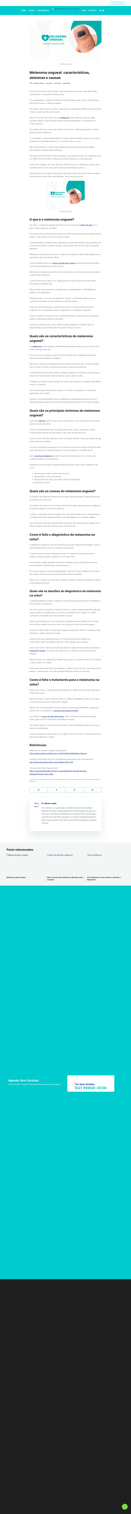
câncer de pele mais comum (63, 263)
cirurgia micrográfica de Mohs (66, 710)
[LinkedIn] (92, 789)
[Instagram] (103, 10)
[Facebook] (100, 10)
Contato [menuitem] (92, 10)
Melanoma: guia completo (16, 877)
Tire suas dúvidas (85, 1084)
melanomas (37, 346)
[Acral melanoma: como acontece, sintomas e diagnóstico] (105, 864)
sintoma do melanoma (43, 456)
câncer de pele (86, 225)
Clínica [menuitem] (31, 10)
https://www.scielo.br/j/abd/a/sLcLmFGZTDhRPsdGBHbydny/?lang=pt (58, 753)
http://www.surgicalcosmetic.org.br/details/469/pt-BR (51, 762)
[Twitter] (57, 789)
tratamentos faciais (37, 650)
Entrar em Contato (117, 3)
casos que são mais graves (53, 716)
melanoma (64, 117)
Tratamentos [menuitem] (43, 10)
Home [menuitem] (23, 10)
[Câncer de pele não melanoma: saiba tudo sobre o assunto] (65, 864)
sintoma (42, 421)
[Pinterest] (75, 789)
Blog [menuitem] (84, 10)
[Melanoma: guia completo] (25, 864)
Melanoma (66, 83)
